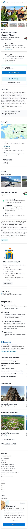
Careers (2, 490)
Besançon (8, 443)
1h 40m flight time (15, 37)
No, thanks (22, 503)
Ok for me (14, 524)
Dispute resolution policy (6, 470)
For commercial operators (7, 477)
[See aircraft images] (11, 181)
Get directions (7, 146)
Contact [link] (5, 240)
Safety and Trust (5, 458)
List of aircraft (4, 498)
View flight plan (8, 49)
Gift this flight (15, 79)
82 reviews (8, 67)
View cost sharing (9, 62)
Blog (2, 485)
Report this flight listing (9, 439)
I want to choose (14, 520)
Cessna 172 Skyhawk (6, 39)
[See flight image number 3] (21, 25)
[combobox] (17, 2)
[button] (14, 129)
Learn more (14, 328)
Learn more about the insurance (8, 351)
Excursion (14, 443)
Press (2, 492)
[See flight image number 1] (4, 25)
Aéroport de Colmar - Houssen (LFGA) (15, 150)
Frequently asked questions (7, 464)
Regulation (3, 462)
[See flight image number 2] (13, 25)
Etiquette (3, 474)
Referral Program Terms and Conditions (10, 472)
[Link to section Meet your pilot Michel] (25, 39)
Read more (3, 108)
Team (2, 487)
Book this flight (15, 72)
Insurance (3, 460)
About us (3, 483)
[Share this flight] (24, 8)
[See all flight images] (14, 13)
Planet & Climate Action (6, 456)
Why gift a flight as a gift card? (14, 82)
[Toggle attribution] (25, 137)
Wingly (2, 443)
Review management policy (7, 466)
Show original (8, 114)
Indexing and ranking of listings (8, 468)
